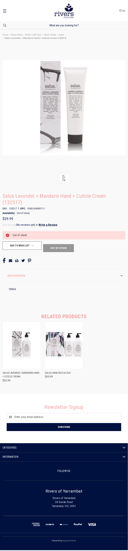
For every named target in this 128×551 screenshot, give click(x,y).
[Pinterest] (29, 260)
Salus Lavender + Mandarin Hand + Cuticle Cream (20, 374)
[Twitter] (23, 260)
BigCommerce (69, 541)
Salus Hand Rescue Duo (58, 372)
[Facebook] (4, 260)
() (123, 10)
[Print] (16, 260)
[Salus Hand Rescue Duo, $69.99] (63, 345)
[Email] (10, 260)
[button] (46, 224)
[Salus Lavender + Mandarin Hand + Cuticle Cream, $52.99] (21, 345)
